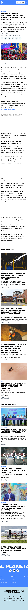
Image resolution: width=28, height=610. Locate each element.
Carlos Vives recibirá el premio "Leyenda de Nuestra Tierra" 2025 (13, 470)
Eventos (3, 342)
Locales (3, 271)
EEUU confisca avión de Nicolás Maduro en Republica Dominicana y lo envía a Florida (14, 549)
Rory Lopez (3, 479)
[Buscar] (13, 2)
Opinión (13, 579)
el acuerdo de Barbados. (8, 109)
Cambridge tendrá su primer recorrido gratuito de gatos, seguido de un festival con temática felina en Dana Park (13, 348)
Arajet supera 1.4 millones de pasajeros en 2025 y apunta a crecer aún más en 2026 (14, 431)
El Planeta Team (5, 287)
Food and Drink (3, 582)
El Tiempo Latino (4, 33)
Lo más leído (14, 586)
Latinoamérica (4, 11)
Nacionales (13, 582)
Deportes (13, 576)
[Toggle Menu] (26, 2)
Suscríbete (21, 2)
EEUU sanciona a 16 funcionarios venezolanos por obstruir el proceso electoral (13, 507)
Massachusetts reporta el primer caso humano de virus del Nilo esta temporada (13, 386)
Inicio (1, 576)
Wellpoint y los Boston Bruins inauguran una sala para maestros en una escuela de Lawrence (13, 311)
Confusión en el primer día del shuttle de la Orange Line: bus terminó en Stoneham (13, 276)
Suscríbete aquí (5, 115)
